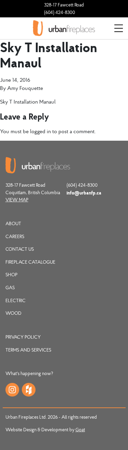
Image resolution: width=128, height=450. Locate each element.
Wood (13, 313)
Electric (15, 300)
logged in (40, 131)
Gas (10, 287)
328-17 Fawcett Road (64, 5)
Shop (11, 274)
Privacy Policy (23, 337)
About (13, 223)
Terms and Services (28, 350)
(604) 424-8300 (59, 12)
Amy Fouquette (25, 87)
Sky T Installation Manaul (28, 101)
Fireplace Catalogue (30, 262)
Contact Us (19, 249)
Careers (14, 236)
